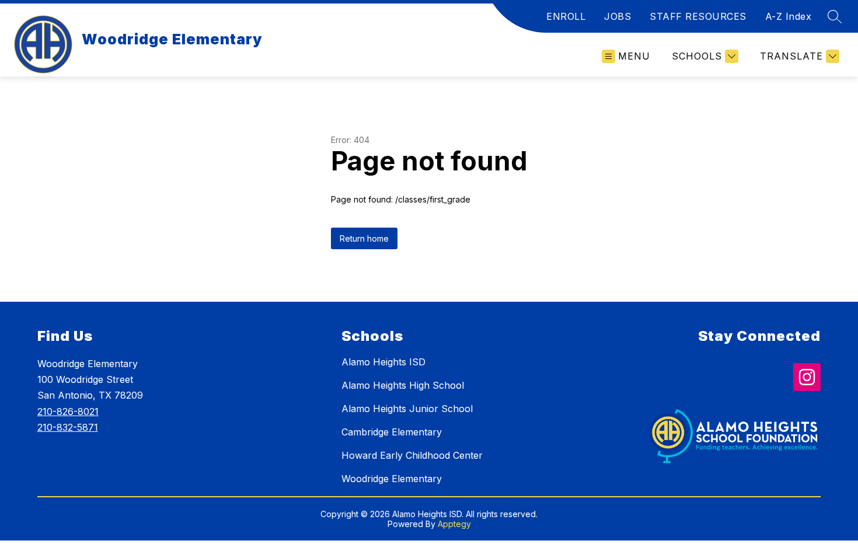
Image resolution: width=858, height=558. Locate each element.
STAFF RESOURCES (698, 16)
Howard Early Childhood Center (412, 455)
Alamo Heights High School (402, 385)
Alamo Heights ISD (383, 362)
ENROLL (565, 16)
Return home (364, 238)
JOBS (617, 16)
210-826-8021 (68, 411)
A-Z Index (788, 16)
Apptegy (454, 524)
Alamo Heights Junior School (407, 408)
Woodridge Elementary (391, 478)
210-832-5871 (67, 427)
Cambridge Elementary (391, 432)
